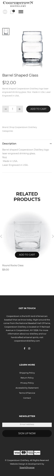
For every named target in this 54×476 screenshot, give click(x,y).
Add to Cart (38, 108)
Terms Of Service (27, 393)
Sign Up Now (27, 433)
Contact (27, 398)
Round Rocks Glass (12, 265)
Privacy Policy (27, 383)
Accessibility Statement (27, 388)
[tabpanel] (32, 48)
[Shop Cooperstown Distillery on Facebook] (26, 348)
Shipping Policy (27, 373)
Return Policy (27, 378)
